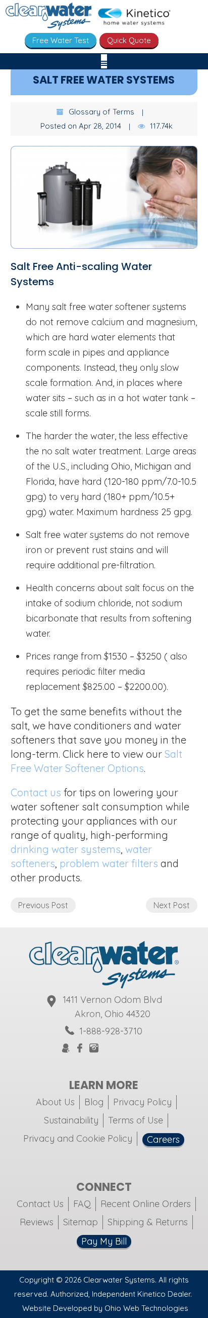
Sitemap (80, 1222)
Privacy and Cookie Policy (77, 1138)
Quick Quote (129, 40)
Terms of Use (135, 1120)
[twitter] (107, 1048)
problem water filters (109, 863)
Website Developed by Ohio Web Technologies (105, 1308)
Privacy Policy (142, 1102)
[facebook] (79, 1049)
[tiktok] (131, 1048)
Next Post (171, 905)
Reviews (37, 1222)
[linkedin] (143, 1048)
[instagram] (93, 1049)
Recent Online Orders (145, 1204)
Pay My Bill (104, 1241)
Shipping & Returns (148, 1222)
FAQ (82, 1204)
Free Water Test (60, 40)
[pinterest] (119, 1048)
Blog (93, 1102)
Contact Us (40, 1204)
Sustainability (71, 1120)
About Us (55, 1102)
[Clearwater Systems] (48, 18)
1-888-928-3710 (110, 1031)
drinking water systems (66, 849)
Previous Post (43, 905)
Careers (163, 1139)
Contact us (36, 792)
